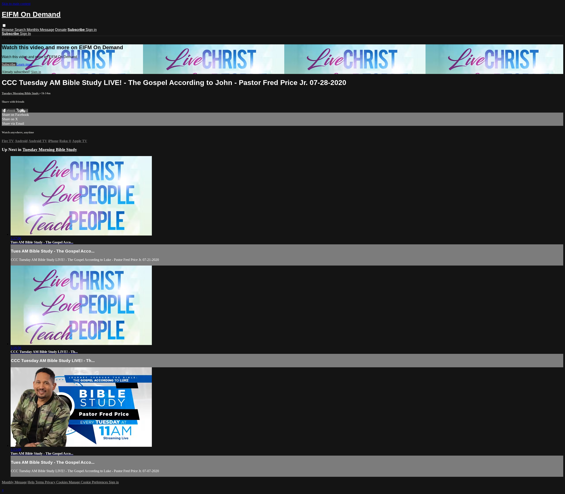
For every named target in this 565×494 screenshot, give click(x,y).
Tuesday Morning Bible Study (21, 93)
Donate (61, 30)
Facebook (9, 110)
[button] (4, 25)
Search (21, 30)
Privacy (50, 482)
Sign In (25, 34)
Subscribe (9, 64)
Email (24, 110)
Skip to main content (16, 4)
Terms (40, 482)
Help (31, 482)
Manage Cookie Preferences (89, 482)
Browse (8, 30)
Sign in (91, 30)
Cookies (62, 482)
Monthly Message (40, 30)
